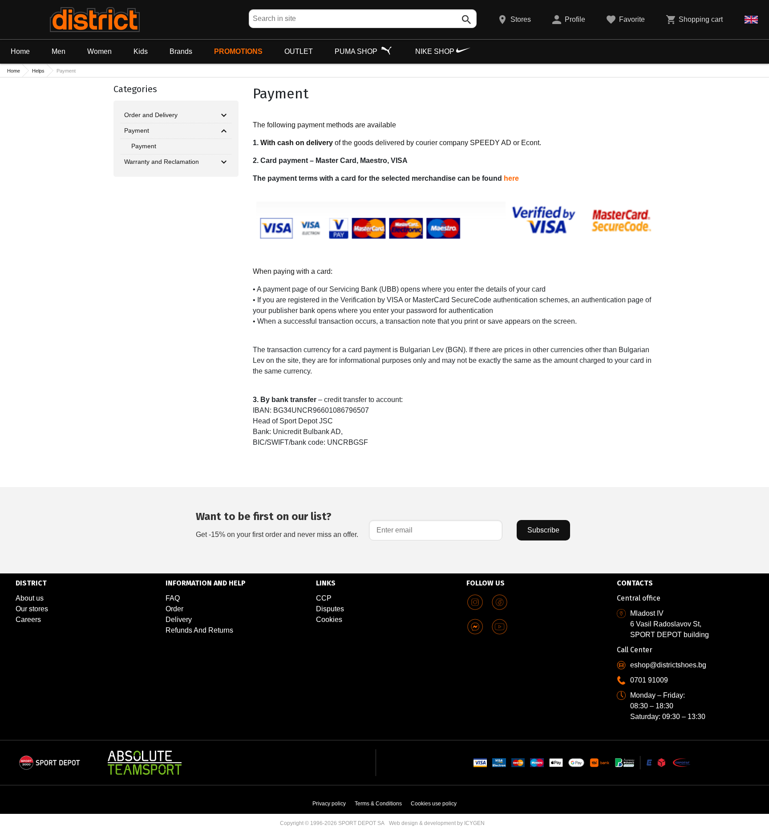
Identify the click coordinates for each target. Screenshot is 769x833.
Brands (181, 51)
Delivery (179, 619)
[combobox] (363, 18)
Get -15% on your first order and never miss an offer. (277, 524)
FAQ (173, 598)
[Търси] (466, 19)
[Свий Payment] (223, 130)
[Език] (751, 19)
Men (58, 51)
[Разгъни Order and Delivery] (223, 115)
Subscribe (543, 530)
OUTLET (298, 51)
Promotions (238, 51)
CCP (324, 598)
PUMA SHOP (357, 51)
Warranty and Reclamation (161, 161)
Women (99, 51)
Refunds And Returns (199, 630)
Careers (28, 619)
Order (174, 609)
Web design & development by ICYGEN (437, 823)
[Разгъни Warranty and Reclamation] (223, 162)
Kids (141, 51)
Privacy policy (329, 803)
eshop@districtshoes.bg (668, 665)
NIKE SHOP (435, 51)
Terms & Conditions (378, 803)
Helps (38, 70)
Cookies (329, 619)
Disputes (330, 609)
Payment (136, 130)
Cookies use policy (434, 803)
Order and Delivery (151, 114)
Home (20, 51)
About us (30, 598)
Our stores (32, 609)
